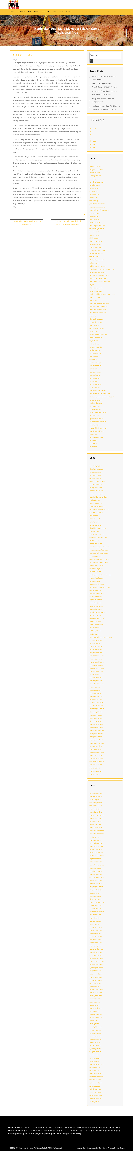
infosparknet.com (95, 992)
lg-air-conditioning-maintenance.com (102, 294)
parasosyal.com (94, 581)
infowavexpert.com (96, 696)
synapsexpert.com (95, 1083)
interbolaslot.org (95, 472)
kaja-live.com (94, 232)
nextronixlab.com (95, 1008)
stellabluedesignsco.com (97, 612)
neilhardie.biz (94, 344)
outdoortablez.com (95, 631)
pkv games (21, 12)
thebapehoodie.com (96, 578)
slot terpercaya (70, 1127)
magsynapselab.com (96, 662)
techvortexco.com (95, 821)
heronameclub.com (96, 624)
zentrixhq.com (94, 1011)
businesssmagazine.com (97, 207)
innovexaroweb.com (96, 933)
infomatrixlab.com (95, 952)
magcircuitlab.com (95, 890)
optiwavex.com (94, 1070)
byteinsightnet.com (96, 852)
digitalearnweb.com (96, 469)
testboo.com (93, 331)
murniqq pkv (12, 1130)
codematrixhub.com (96, 702)
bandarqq (92, 147)
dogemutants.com (95, 599)
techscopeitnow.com (96, 761)
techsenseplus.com (96, 705)
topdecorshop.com (95, 403)
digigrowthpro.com (96, 169)
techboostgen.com (95, 802)
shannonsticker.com (96, 490)
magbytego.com (94, 840)
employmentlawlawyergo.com (99, 393)
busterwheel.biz (95, 356)
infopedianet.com (95, 970)
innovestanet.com (95, 1014)
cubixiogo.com (94, 1061)
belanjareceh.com (95, 487)
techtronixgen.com (96, 665)
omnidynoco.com (95, 1073)
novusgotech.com (95, 1027)
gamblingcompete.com (97, 203)
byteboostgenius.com (96, 964)
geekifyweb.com (95, 824)
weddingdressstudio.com (98, 334)
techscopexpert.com (96, 674)
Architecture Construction (86, 1148)
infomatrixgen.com (96, 724)
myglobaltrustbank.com (97, 390)
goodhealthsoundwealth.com (99, 587)
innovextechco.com (96, 883)
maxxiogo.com (94, 1023)
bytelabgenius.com (96, 680)
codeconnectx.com (95, 861)
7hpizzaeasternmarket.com (99, 303)
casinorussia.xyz (95, 362)
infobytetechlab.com (96, 730)
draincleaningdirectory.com (98, 559)
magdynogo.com (95, 774)
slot (51, 1127)
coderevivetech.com (96, 746)
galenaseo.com (94, 387)
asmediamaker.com (96, 525)
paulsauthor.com (95, 615)
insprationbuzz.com (96, 494)
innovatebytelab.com (96, 833)
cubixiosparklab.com (96, 877)
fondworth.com (94, 500)
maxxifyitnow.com (95, 995)
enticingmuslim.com (96, 584)
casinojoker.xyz (94, 375)
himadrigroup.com (95, 241)
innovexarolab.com (96, 727)
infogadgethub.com (96, 796)
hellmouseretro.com (96, 593)
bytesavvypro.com (95, 715)
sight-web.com (94, 238)
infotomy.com (94, 634)
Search (93, 55)
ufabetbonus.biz (95, 434)
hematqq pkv (23, 1130)
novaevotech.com (95, 880)
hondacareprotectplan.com (98, 550)
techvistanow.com (95, 871)
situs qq (46, 1127)
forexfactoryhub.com (96, 228)
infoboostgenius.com (96, 708)
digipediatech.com (95, 649)
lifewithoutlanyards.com (98, 312)
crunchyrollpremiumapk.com (99, 547)
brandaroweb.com (95, 1098)
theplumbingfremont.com (98, 428)
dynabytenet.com (95, 942)
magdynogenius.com (96, 659)
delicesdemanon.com (96, 328)
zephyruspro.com (95, 1002)
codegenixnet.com (95, 736)
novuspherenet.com (96, 1064)
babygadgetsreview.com (97, 272)
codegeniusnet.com (96, 843)
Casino (36, 12)
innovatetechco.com (96, 684)
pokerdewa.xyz (94, 378)
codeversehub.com (95, 955)
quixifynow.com (94, 998)
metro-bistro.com (95, 322)
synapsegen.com (95, 1048)
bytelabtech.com (95, 809)
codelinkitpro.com (95, 799)
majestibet (40, 1133)
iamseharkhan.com (96, 503)
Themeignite (103, 1148)
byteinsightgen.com (96, 718)
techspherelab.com (96, 949)
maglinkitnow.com (95, 652)
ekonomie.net (94, 415)
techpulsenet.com (95, 908)
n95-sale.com (94, 213)
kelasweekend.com (96, 437)
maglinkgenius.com (96, 886)
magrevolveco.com (95, 749)
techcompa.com (94, 235)
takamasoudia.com (96, 606)
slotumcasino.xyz (95, 365)
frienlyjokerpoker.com (97, 250)
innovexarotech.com (96, 752)
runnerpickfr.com (95, 175)
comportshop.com (95, 400)
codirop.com (93, 191)
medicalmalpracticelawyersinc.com (101, 397)
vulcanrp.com (94, 263)
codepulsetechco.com (96, 855)
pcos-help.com (94, 185)
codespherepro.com (96, 733)
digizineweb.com (95, 858)
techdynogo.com (95, 643)
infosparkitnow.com (96, 818)
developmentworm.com (97, 421)
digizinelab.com (94, 918)
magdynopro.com (95, 687)
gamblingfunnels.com (96, 182)
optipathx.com (94, 1005)
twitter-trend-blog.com (97, 266)
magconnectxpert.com (97, 902)
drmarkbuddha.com (96, 291)
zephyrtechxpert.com (96, 911)
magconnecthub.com (96, 961)
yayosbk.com (93, 340)
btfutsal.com (93, 188)
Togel (54, 12)
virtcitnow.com (94, 219)
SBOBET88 (45, 12)
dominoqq (92, 144)
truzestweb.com (95, 1079)
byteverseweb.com (96, 958)
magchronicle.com (95, 646)
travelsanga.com (95, 409)
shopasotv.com (94, 406)
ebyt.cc (91, 284)
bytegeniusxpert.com (96, 830)
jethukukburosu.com (96, 565)
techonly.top (93, 200)
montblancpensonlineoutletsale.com (102, 269)
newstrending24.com (96, 431)
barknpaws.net (94, 518)
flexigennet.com (95, 621)
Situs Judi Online (65, 12)
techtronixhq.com (95, 793)
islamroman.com (95, 244)
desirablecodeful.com (96, 618)
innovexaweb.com (95, 1039)
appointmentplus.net (96, 418)
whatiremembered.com (97, 278)
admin (30, 55)
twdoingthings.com (96, 609)
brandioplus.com (95, 1042)
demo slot (92, 128)
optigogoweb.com (95, 1095)
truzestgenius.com (95, 905)
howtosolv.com (94, 325)
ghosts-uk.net (94, 194)
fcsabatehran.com (95, 596)
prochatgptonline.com (97, 225)
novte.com (93, 300)
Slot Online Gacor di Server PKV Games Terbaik (30, 1148)
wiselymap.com (94, 222)
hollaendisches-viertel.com (98, 306)
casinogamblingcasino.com (98, 553)
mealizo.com (93, 515)
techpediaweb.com (95, 677)
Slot (29, 12)
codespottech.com (95, 640)
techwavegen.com (95, 712)
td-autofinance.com (96, 247)
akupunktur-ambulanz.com (98, 275)
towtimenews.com (95, 556)
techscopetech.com (96, 927)
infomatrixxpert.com (96, 865)
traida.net (92, 316)
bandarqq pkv (58, 1127)
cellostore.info (94, 522)
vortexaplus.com (95, 1058)
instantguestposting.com (98, 412)
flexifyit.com (93, 1020)
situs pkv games (24, 1127)
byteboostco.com (95, 896)
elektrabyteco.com (95, 899)
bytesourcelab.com (96, 989)
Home (12, 12)
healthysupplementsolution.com (100, 637)
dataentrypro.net (95, 478)
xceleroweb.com (95, 1092)
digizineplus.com (95, 983)
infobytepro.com (95, 837)
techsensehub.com (96, 805)
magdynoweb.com (95, 930)
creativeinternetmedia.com (98, 210)
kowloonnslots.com (96, 253)
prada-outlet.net (95, 166)
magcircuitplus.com (96, 758)
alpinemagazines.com (96, 260)
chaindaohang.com (96, 288)
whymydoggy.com (95, 466)
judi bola (86, 1127)
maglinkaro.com (95, 939)
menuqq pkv (12, 1127)
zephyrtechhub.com (96, 1076)
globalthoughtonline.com (98, 528)
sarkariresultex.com (96, 512)
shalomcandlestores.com (98, 537)
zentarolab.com (94, 1086)
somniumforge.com (96, 568)
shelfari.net (93, 359)
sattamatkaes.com (95, 543)
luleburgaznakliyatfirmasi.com (100, 575)
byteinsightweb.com (96, 655)
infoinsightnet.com (96, 846)
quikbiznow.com (95, 1089)
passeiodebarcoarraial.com (98, 497)
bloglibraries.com (95, 571)
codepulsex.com (94, 924)
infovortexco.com (95, 914)
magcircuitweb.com (96, 671)
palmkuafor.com (95, 475)
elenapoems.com (95, 590)
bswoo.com (93, 446)
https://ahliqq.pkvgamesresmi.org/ (69, 1133)
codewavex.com (94, 893)
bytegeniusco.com (95, 699)
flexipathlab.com (95, 1051)
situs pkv (32, 1133)
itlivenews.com (94, 425)
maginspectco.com (95, 771)
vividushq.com (94, 1055)
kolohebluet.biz (94, 350)
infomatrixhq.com (95, 874)
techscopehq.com (95, 980)
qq (90, 138)
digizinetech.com (95, 721)
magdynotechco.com (96, 815)
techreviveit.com (95, 693)
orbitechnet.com (95, 1067)
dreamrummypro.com (97, 481)
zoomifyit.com (94, 1101)
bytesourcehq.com (95, 849)
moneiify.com (94, 531)
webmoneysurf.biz (95, 347)
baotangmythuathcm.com (98, 562)
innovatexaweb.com (96, 812)
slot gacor (92, 141)
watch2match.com (95, 384)
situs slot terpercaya (36, 1130)
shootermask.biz (95, 353)
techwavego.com (95, 921)
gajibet (53, 1133)
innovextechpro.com (96, 668)
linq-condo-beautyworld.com (99, 281)
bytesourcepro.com (96, 946)
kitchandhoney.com (96, 319)
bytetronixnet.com (95, 764)
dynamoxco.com (95, 1033)
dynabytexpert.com (96, 1017)
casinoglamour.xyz (95, 369)
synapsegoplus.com (96, 967)
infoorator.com (94, 297)
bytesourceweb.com (96, 740)
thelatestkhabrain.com (97, 506)
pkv (90, 131)
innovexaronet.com (96, 868)
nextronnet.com (95, 1030)
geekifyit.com (94, 540)
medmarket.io (94, 627)
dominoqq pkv (103, 1127)
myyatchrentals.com (96, 534)
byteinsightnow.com (96, 743)
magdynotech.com (95, 977)
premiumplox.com (95, 337)
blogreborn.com (94, 216)
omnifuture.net (94, 179)
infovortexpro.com (95, 755)
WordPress (120, 1148)
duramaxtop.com (95, 603)
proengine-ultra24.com (97, 309)
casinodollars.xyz (95, 372)
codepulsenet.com (95, 974)
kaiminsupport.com (96, 484)
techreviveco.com (95, 936)
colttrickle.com (94, 172)
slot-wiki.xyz (93, 381)
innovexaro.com (94, 986)
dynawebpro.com (95, 1045)
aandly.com (93, 443)
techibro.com (94, 256)
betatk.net (93, 440)
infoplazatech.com (95, 827)
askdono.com (94, 197)
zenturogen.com (95, 1036)
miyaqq (47, 1133)
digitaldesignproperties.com (99, 509)
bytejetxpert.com (95, 768)
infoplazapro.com (95, 690)
